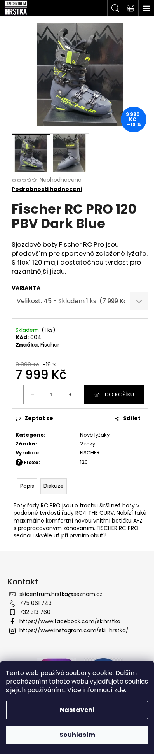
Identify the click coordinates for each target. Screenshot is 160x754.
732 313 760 (34, 612)
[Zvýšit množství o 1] (70, 394)
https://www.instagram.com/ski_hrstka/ (74, 630)
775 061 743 (35, 603)
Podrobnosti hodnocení (47, 189)
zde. (120, 690)
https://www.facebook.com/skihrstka (69, 621)
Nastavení (77, 709)
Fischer (49, 345)
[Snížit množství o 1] (33, 394)
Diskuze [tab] (53, 486)
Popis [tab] (27, 486)
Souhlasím (77, 734)
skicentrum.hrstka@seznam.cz (61, 594)
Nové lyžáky (95, 434)
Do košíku (119, 394)
